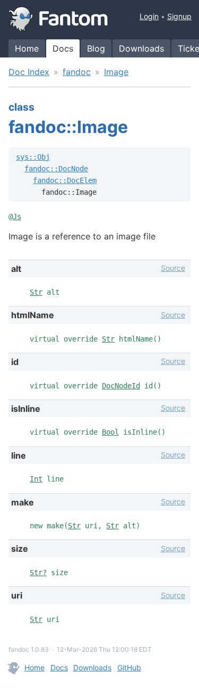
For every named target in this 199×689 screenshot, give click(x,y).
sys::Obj (33, 157)
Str (36, 292)
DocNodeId (121, 385)
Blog (96, 48)
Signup (179, 16)
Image (116, 72)
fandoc (77, 72)
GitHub (129, 667)
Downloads (141, 48)
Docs (63, 48)
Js (17, 216)
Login (149, 16)
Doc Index (28, 72)
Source (173, 267)
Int (36, 479)
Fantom (58, 19)
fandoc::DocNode (56, 168)
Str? (38, 572)
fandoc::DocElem (65, 180)
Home (27, 48)
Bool (110, 432)
